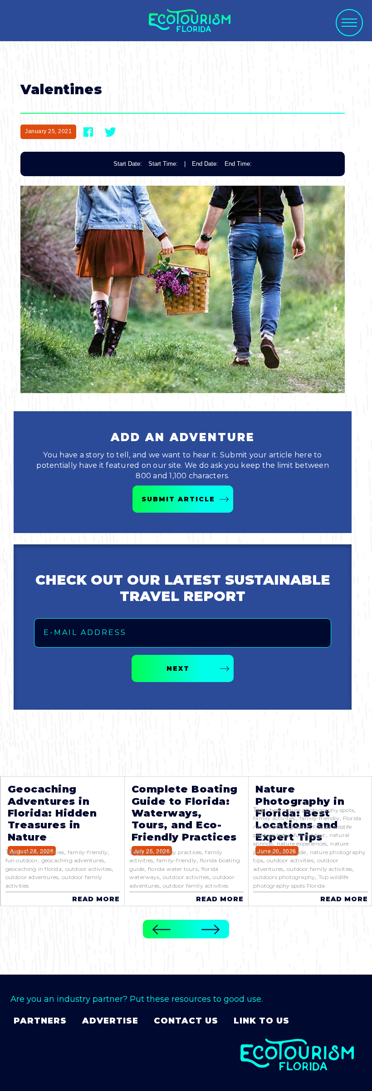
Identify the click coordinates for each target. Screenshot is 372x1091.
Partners (40, 1021)
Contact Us (186, 1021)
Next (178, 668)
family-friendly (88, 852)
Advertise (110, 1021)
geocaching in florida (33, 868)
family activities (43, 852)
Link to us (261, 1021)
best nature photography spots (311, 810)
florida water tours (173, 868)
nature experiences (302, 843)
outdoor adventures (32, 877)
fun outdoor (21, 860)
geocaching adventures (72, 860)
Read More (96, 899)
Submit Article (178, 499)
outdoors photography (284, 877)
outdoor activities (88, 868)
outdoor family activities (195, 885)
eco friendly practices (173, 852)
